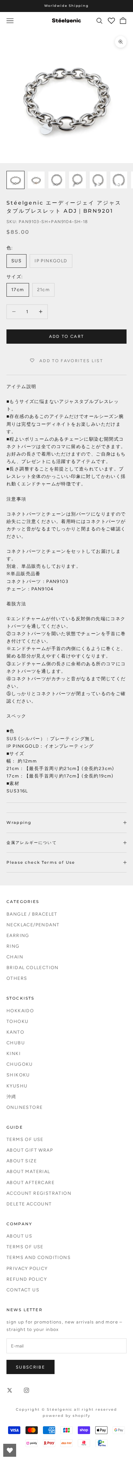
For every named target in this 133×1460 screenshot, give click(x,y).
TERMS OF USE (25, 1139)
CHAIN (14, 957)
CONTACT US (22, 1290)
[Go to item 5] (98, 180)
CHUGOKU (19, 1064)
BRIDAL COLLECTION (32, 967)
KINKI (13, 1053)
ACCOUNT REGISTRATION (38, 1193)
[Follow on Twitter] (9, 1390)
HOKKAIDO (20, 1011)
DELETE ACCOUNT (29, 1204)
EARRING (17, 935)
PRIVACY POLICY (27, 1268)
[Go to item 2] (36, 180)
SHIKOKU (18, 1075)
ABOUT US (19, 1236)
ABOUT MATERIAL (28, 1171)
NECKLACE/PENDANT (32, 925)
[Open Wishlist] (9, 1450)
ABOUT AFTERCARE (30, 1182)
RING (13, 946)
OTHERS (16, 978)
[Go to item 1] (15, 180)
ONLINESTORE (24, 1107)
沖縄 (11, 1096)
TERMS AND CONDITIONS (38, 1257)
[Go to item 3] (57, 180)
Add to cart (66, 336)
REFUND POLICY (26, 1279)
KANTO (15, 1032)
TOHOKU (17, 1021)
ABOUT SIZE (21, 1161)
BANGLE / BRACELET (31, 914)
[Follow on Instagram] (26, 1390)
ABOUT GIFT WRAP (29, 1150)
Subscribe (30, 1367)
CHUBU (15, 1043)
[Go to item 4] (77, 180)
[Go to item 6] (119, 180)
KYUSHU (16, 1086)
